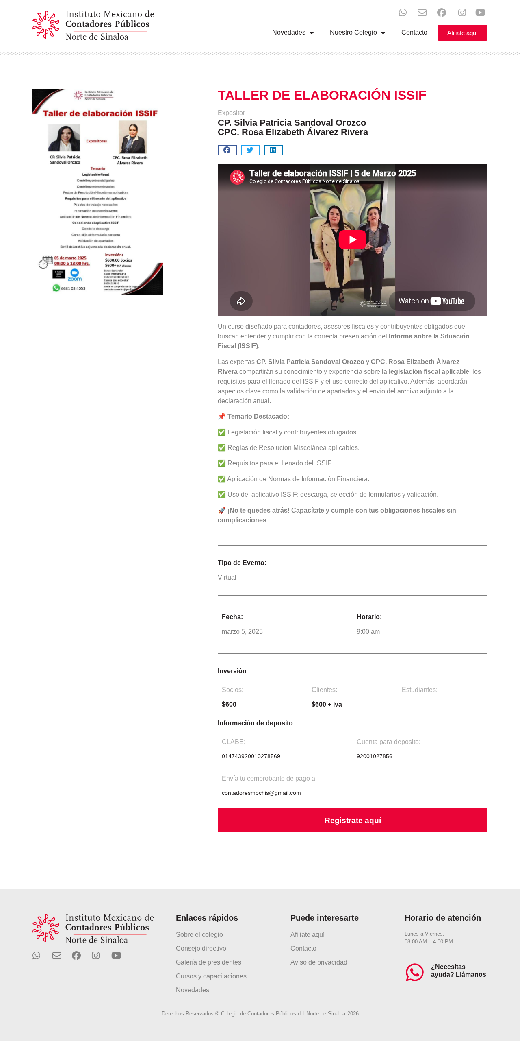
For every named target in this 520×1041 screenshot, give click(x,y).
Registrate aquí (353, 820)
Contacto (414, 32)
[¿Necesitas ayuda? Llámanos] (415, 972)
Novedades (289, 32)
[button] (227, 150)
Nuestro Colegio (353, 32)
